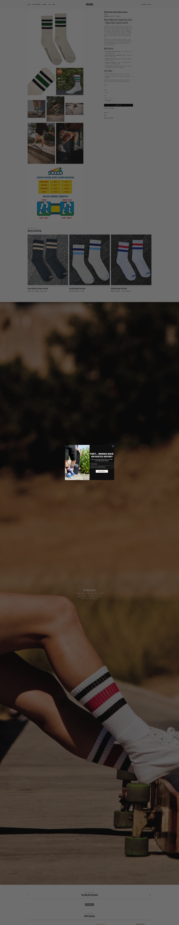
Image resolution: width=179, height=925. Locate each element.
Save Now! (102, 471)
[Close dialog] (113, 446)
